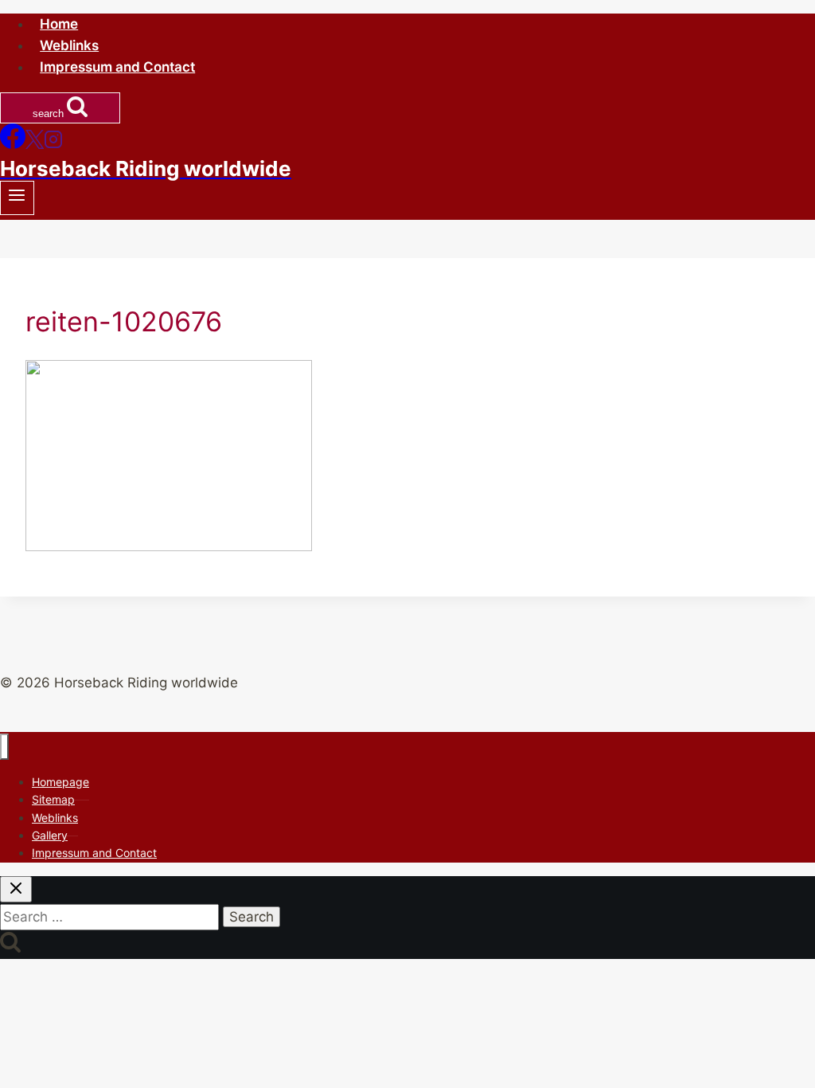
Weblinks (69, 45)
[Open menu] (17, 198)
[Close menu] (4, 747)
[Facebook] (12, 144)
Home (59, 24)
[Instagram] (53, 144)
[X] (34, 144)
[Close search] (16, 889)
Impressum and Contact (117, 67)
